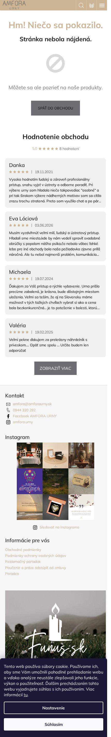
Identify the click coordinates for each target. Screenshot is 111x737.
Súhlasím (54, 724)
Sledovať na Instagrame (59, 527)
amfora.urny (23, 422)
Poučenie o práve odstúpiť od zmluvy (35, 567)
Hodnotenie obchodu (55, 136)
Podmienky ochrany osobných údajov (35, 555)
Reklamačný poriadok (23, 561)
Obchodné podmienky (23, 549)
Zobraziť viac (55, 368)
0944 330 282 (24, 410)
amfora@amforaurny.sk (32, 404)
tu (26, 694)
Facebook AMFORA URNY (35, 416)
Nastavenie (53, 707)
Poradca (12, 573)
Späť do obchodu (55, 108)
